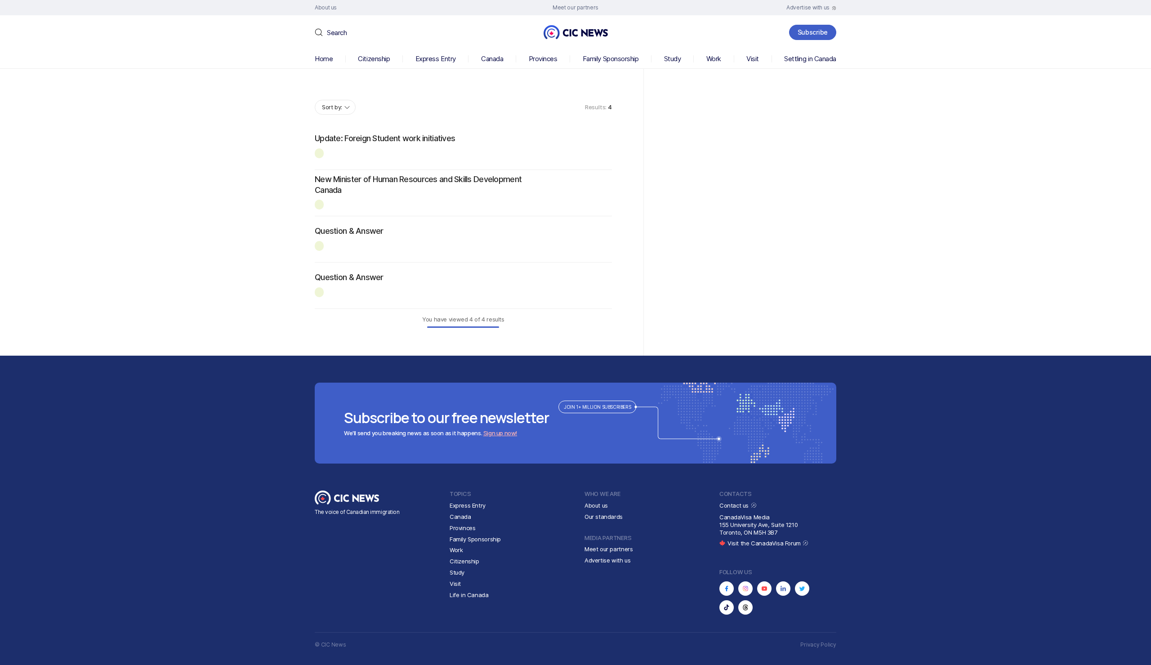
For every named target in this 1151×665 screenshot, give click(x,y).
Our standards (603, 516)
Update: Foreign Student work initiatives (385, 138)
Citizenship (374, 58)
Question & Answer (349, 231)
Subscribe (813, 32)
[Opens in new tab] (726, 588)
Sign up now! (500, 433)
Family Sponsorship (611, 58)
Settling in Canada (810, 58)
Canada (492, 58)
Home (324, 58)
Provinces (543, 58)
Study (672, 58)
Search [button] (337, 32)
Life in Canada (469, 594)
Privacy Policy (818, 644)
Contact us (734, 505)
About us (596, 505)
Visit (752, 58)
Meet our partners (608, 549)
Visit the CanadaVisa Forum (764, 543)
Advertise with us (607, 560)
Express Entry (435, 58)
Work (713, 58)
